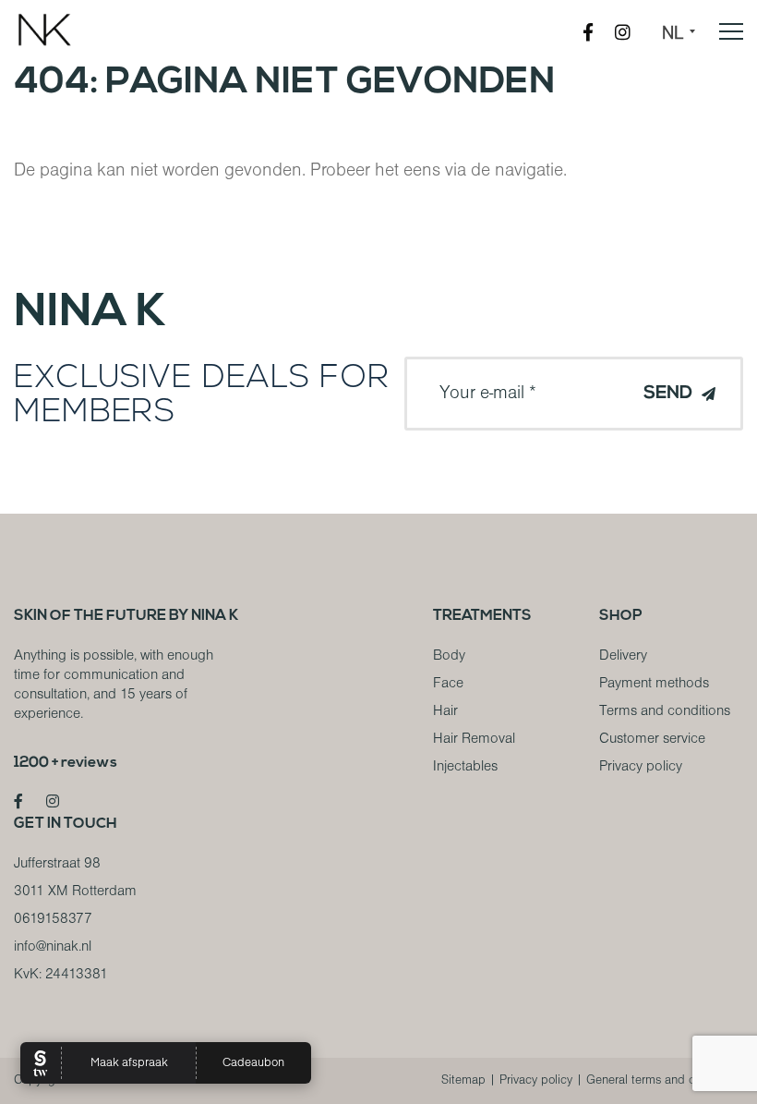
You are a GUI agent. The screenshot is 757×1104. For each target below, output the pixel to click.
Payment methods (654, 683)
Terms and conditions (664, 711)
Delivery (623, 655)
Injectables (465, 766)
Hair (445, 711)
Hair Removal (474, 739)
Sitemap (463, 1080)
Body (449, 655)
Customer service (652, 739)
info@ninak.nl (52, 946)
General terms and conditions (664, 1080)
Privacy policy (640, 766)
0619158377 (53, 919)
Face (448, 683)
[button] (685, 34)
